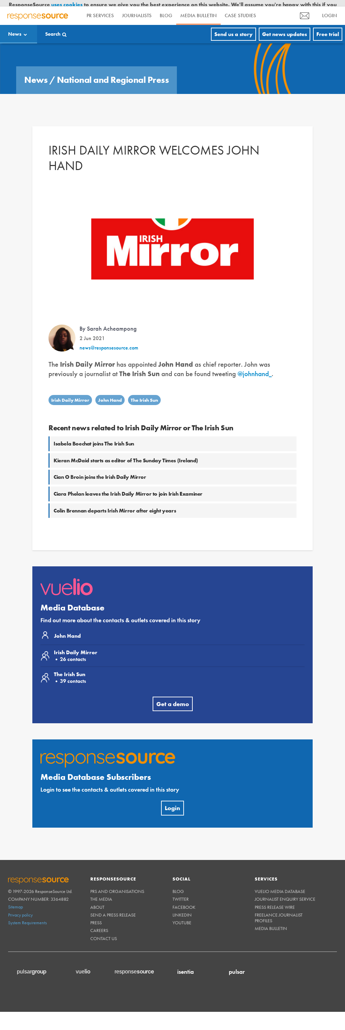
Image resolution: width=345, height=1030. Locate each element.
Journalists (137, 9)
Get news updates (284, 27)
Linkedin (182, 908)
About (97, 901)
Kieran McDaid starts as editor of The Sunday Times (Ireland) (126, 454)
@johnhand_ (255, 367)
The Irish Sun (144, 394)
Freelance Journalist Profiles (279, 911)
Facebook (183, 901)
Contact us (103, 932)
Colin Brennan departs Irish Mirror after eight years (115, 504)
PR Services (100, 9)
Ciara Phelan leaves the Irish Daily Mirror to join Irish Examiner (128, 487)
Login (172, 802)
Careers (99, 924)
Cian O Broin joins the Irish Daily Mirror (100, 470)
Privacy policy (20, 908)
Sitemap (15, 901)
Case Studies (240, 9)
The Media (101, 893)
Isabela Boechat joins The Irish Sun (94, 437)
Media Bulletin (198, 9)
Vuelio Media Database (280, 885)
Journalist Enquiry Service (285, 893)
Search (53, 27)
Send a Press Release (113, 908)
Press (96, 916)
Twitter (180, 893)
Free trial (327, 27)
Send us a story (233, 27)
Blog (166, 9)
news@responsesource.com (109, 341)
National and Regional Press (113, 73)
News (15, 27)
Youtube (181, 916)
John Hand (110, 394)
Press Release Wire (275, 901)
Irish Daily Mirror (70, 394)
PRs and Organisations (117, 885)
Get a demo (172, 697)
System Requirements (27, 916)
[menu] (304, 9)
